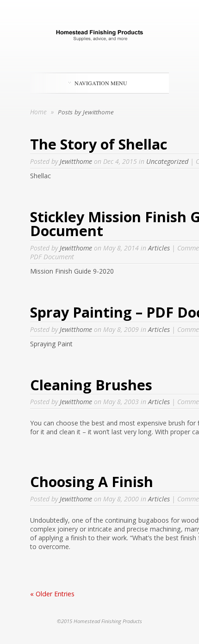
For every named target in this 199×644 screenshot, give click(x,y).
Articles (159, 248)
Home (38, 111)
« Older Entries (52, 593)
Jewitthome (76, 161)
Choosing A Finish (91, 481)
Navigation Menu (101, 83)
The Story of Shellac (98, 144)
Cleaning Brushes (91, 384)
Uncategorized (167, 161)
